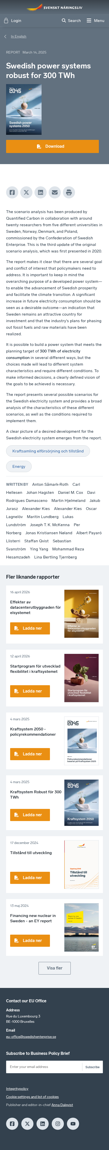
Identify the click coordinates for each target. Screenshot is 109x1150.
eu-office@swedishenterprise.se (31, 1037)
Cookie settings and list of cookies (32, 1097)
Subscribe (92, 1067)
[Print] (69, 192)
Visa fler (54, 968)
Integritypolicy (17, 1089)
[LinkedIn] (40, 192)
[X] (26, 192)
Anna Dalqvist (62, 1105)
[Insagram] (58, 1124)
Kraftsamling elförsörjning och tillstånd (48, 451)
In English (18, 36)
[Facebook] (12, 192)
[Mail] (55, 192)
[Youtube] (73, 1124)
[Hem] (54, 7)
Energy (18, 466)
